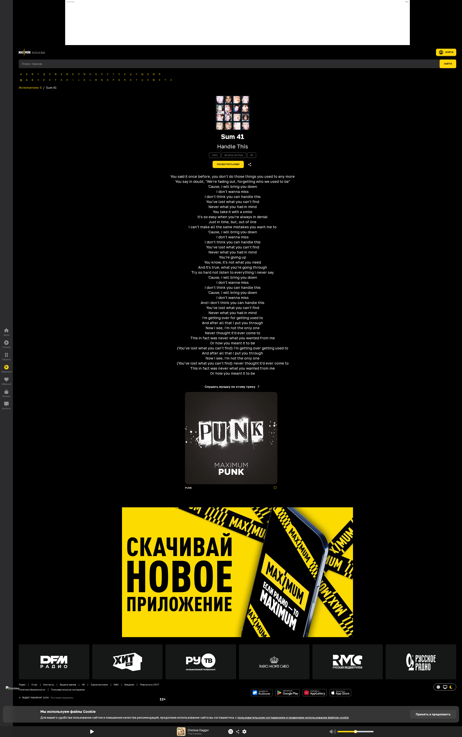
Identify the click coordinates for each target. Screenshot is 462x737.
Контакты (48, 684)
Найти (448, 64)
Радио (22, 684)
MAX (116, 684)
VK (83, 684)
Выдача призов (68, 684)
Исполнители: (30, 87)
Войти (449, 52)
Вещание (129, 684)
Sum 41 (232, 136)
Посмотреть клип (228, 164)
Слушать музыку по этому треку (230, 387)
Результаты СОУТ (149, 684)
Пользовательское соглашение (68, 689)
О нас (34, 684)
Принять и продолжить (433, 714)
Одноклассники (99, 684)
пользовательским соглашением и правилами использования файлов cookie (293, 717)
